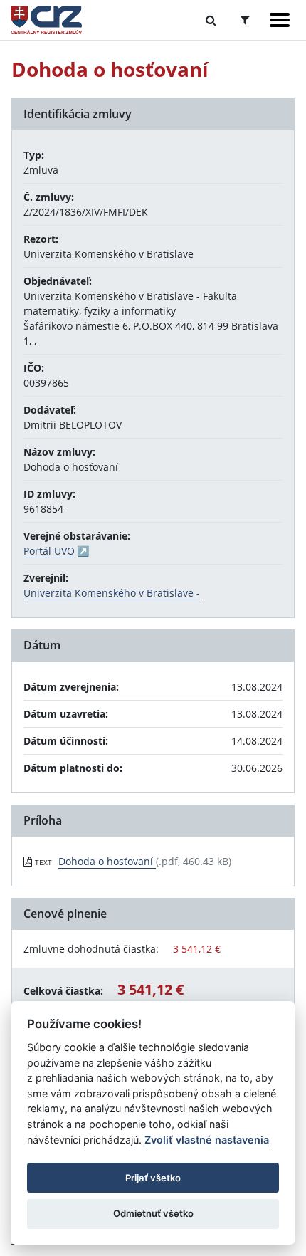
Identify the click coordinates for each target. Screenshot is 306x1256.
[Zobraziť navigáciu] (280, 19)
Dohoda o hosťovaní (107, 861)
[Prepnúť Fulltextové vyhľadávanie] (211, 19)
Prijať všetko (153, 1177)
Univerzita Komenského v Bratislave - (111, 593)
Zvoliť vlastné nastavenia (206, 1140)
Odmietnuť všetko (153, 1213)
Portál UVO (49, 551)
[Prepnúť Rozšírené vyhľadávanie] (245, 19)
